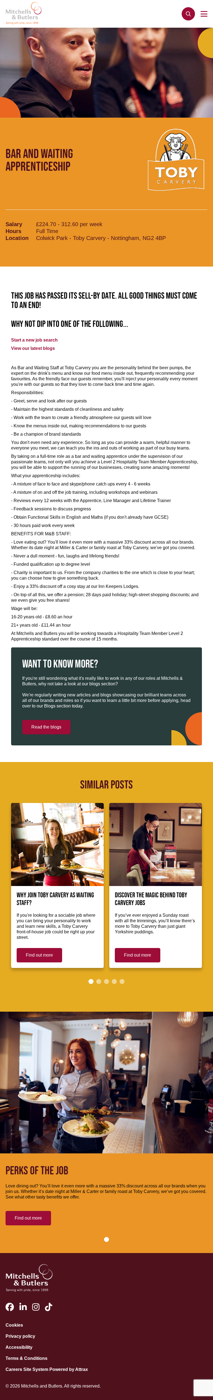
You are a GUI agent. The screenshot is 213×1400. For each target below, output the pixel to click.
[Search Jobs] (188, 13)
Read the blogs (46, 727)
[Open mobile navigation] (204, 14)
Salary (14, 224)
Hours (13, 231)
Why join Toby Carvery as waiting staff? (55, 899)
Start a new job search (34, 340)
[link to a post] (57, 844)
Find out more (39, 955)
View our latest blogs (33, 348)
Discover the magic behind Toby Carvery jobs (151, 899)
